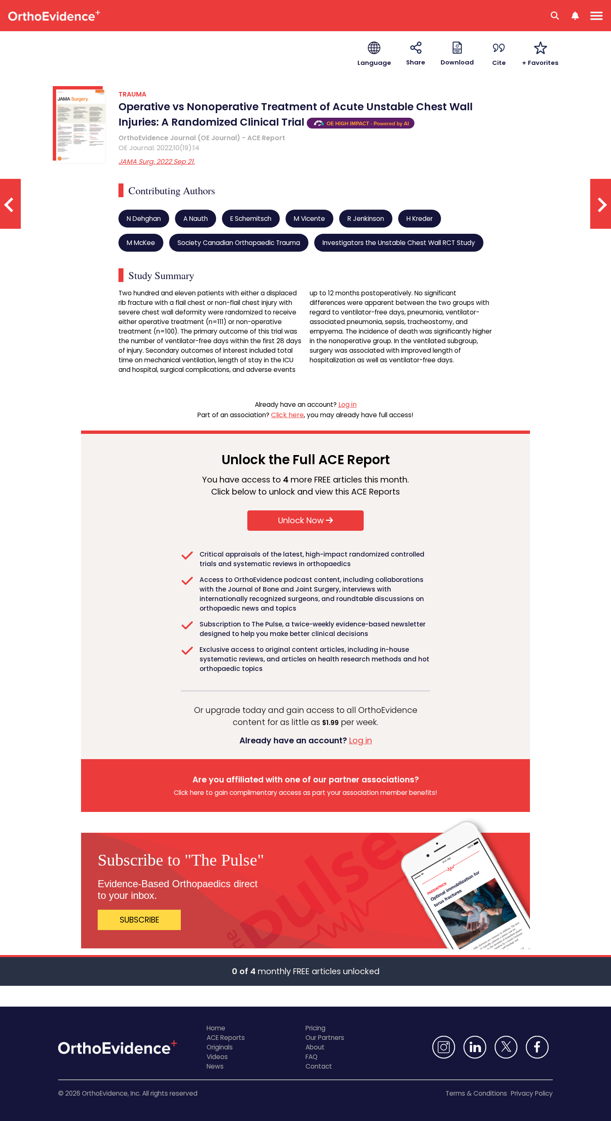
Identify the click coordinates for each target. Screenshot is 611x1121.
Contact (319, 1066)
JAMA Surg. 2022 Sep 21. (156, 161)
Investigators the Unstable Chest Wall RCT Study (399, 242)
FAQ (312, 1056)
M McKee (141, 242)
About (315, 1047)
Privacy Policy (532, 1093)
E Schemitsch (250, 218)
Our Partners (325, 1037)
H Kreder (420, 218)
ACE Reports (226, 1037)
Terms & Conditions (476, 1093)
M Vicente (309, 218)
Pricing (315, 1028)
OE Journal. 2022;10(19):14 (159, 148)
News (215, 1066)
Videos (217, 1056)
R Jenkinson (365, 218)
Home (216, 1028)
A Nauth (195, 218)
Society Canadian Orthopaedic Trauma (238, 242)
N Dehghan (144, 218)
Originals (220, 1047)
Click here (287, 415)
